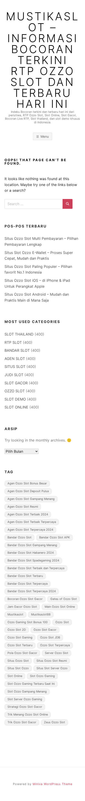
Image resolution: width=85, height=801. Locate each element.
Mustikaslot (15, 614)
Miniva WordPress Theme (52, 784)
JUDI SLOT (14, 374)
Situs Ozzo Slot (18, 660)
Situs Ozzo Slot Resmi (51, 660)
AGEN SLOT (15, 358)
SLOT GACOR (16, 383)
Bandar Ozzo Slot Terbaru (25, 576)
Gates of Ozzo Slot (63, 599)
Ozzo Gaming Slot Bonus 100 (27, 622)
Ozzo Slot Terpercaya (55, 645)
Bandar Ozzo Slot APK (54, 537)
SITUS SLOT (15, 366)
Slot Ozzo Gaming (42, 676)
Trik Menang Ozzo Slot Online (27, 714)
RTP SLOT (13, 342)
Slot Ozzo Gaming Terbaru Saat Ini (31, 683)
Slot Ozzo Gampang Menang (27, 691)
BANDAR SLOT (17, 350)
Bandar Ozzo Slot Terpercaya (27, 583)
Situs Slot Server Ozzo (52, 668)
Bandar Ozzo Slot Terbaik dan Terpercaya (35, 568)
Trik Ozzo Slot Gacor (21, 722)
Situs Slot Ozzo (18, 668)
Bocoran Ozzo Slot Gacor (25, 599)
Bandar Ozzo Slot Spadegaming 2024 (33, 560)
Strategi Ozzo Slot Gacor (24, 706)
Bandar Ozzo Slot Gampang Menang (32, 545)
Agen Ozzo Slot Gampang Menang (31, 499)
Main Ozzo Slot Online (60, 606)
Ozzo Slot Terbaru (19, 645)
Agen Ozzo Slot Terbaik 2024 (27, 514)
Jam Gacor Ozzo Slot (22, 606)
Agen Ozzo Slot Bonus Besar (27, 483)
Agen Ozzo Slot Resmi (22, 506)
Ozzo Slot (62, 622)
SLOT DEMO (15, 399)
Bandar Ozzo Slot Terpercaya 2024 (31, 591)
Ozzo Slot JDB (50, 637)
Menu (45, 136)
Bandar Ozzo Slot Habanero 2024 (30, 552)
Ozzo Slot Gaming (19, 637)
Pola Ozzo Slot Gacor (22, 653)
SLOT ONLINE (16, 407)
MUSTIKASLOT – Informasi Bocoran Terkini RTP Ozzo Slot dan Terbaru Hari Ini (42, 60)
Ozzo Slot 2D (16, 629)
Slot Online (14, 676)
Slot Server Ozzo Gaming (24, 699)
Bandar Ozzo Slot (19, 537)
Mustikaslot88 (41, 614)
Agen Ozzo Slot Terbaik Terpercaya (31, 522)
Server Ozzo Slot (56, 653)
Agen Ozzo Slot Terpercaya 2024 (30, 529)
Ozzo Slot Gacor (45, 629)
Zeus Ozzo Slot (54, 722)
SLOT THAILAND (19, 334)
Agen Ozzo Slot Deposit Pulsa (28, 491)
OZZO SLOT (15, 391)
